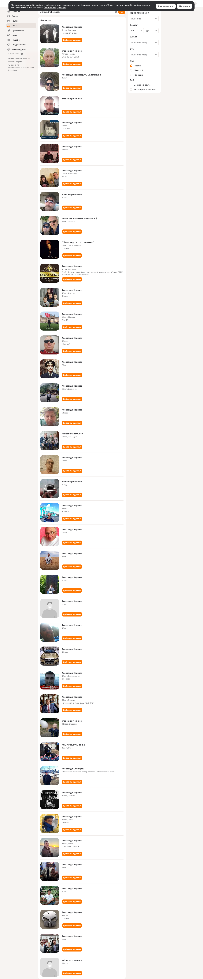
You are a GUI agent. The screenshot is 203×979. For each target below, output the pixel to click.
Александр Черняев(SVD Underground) (82, 74)
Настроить (184, 6)
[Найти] (121, 12)
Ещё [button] (18, 61)
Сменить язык (13, 54)
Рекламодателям (15, 58)
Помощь (26, 58)
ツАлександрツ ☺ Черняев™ (80, 242)
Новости (11, 61)
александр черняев (72, 50)
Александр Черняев (72, 27)
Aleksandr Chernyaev (72, 433)
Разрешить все (165, 6)
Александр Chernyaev (73, 768)
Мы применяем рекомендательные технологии (21, 67)
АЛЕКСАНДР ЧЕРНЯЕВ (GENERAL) (79, 218)
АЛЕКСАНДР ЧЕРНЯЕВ (73, 744)
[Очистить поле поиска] (116, 12)
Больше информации (55, 7)
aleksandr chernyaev (72, 960)
